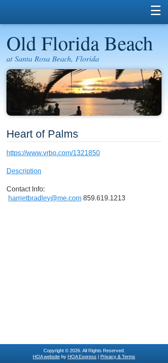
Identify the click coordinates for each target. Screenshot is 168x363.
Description (23, 171)
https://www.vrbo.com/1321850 (53, 153)
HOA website (46, 356)
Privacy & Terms (117, 356)
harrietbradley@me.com (44, 198)
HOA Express (82, 356)
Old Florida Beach (79, 42)
